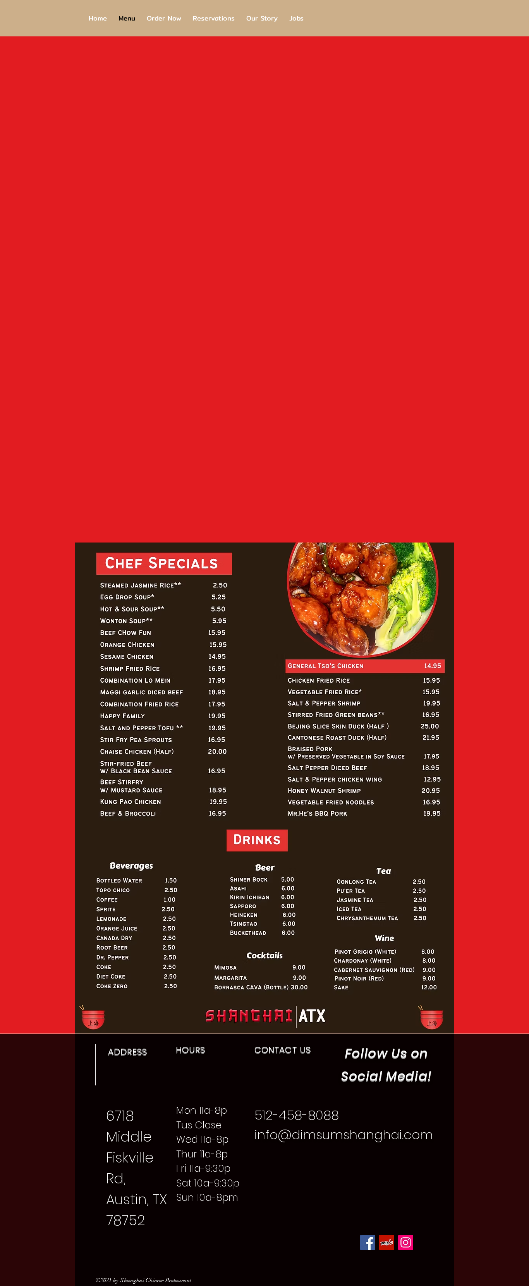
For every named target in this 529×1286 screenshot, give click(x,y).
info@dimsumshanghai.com (343, 1135)
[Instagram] (405, 1242)
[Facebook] (367, 1242)
